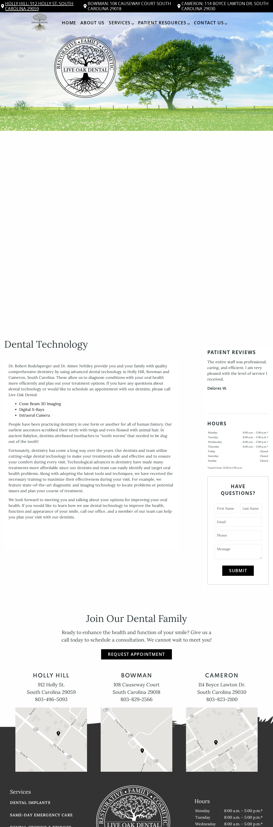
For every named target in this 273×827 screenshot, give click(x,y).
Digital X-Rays (31, 409)
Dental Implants (30, 802)
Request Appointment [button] (136, 654)
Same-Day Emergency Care (41, 814)
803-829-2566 (136, 699)
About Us (92, 23)
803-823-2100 (222, 699)
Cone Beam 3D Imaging (40, 403)
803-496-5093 (51, 699)
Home (69, 23)
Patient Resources (162, 23)
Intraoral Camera (34, 415)
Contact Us (209, 23)
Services (120, 23)
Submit (238, 570)
